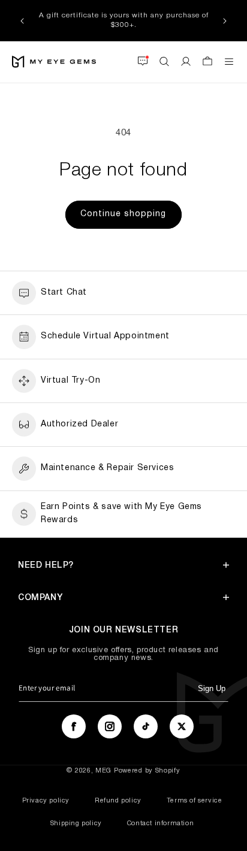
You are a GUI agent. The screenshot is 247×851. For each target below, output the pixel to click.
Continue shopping (123, 214)
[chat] (143, 61)
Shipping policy (76, 823)
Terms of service (194, 801)
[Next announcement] (225, 20)
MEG (103, 771)
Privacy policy (46, 801)
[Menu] (229, 62)
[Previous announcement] (22, 20)
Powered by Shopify (147, 771)
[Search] (164, 62)
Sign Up (211, 688)
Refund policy (118, 801)
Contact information (160, 823)
